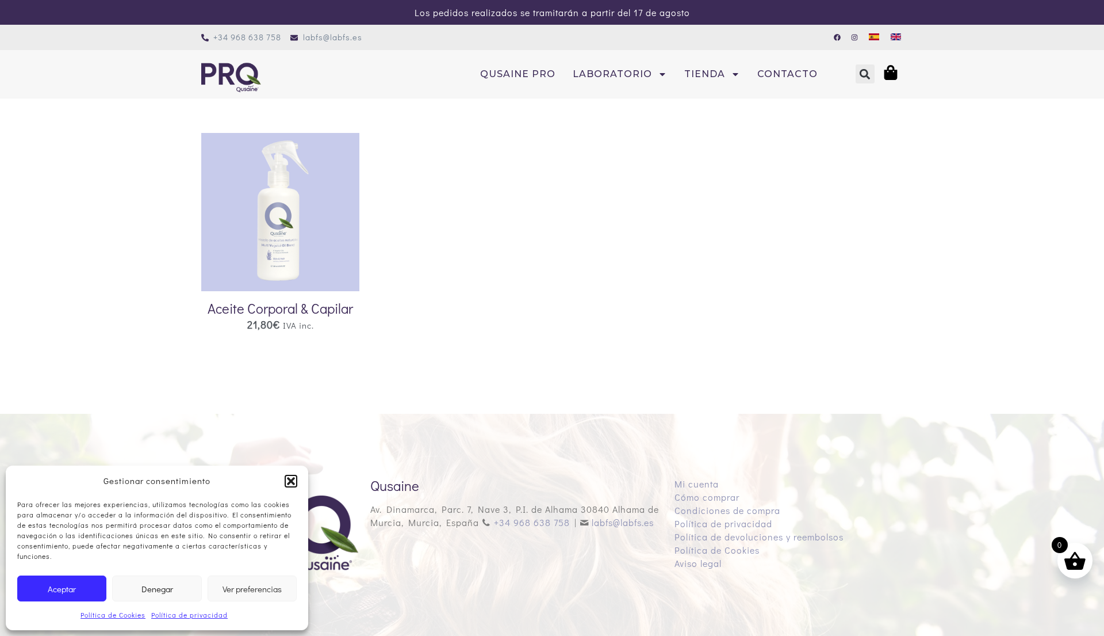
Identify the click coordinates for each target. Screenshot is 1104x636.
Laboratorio (612, 73)
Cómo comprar (706, 497)
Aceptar (62, 589)
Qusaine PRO (517, 73)
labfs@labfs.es (623, 522)
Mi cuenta (696, 484)
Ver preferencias (252, 589)
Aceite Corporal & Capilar (280, 308)
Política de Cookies (112, 614)
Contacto (787, 73)
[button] (291, 481)
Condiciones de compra (727, 510)
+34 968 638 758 (532, 522)
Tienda (704, 73)
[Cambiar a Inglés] (896, 36)
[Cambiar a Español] (874, 36)
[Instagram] (854, 37)
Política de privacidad (189, 614)
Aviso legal (698, 563)
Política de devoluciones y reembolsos (759, 537)
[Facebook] (837, 37)
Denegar (157, 589)
